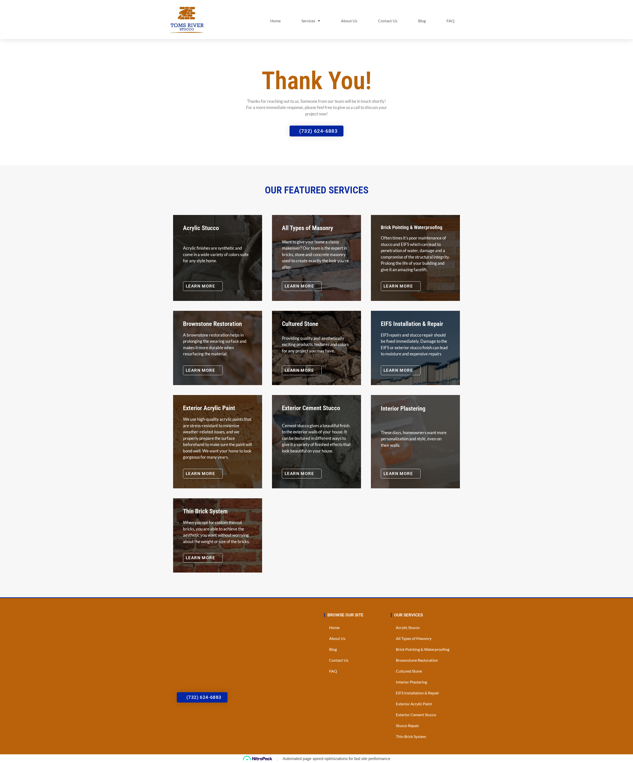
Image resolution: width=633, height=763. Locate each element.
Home (275, 20)
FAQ (450, 20)
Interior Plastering (411, 682)
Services (308, 20)
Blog (422, 20)
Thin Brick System (411, 736)
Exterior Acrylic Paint (414, 703)
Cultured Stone (409, 671)
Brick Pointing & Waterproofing (422, 649)
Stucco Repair (407, 725)
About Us (349, 20)
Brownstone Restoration (417, 660)
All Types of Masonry (413, 638)
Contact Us (387, 20)
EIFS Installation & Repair (417, 692)
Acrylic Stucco (408, 627)
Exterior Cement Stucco (416, 714)
